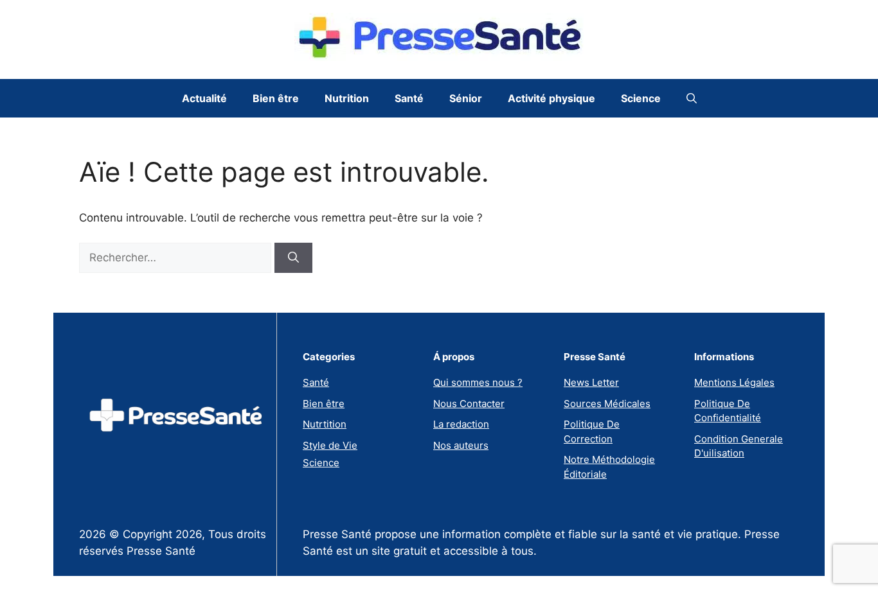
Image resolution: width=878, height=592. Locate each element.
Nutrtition (324, 424)
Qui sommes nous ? (478, 382)
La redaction (461, 424)
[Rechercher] (293, 258)
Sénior (465, 98)
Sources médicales (607, 403)
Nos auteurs (460, 445)
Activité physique (551, 98)
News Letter (591, 382)
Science (641, 98)
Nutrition (347, 98)
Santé (409, 98)
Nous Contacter (469, 403)
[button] (692, 98)
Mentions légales (734, 382)
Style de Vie (330, 445)
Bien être (276, 98)
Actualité (204, 98)
